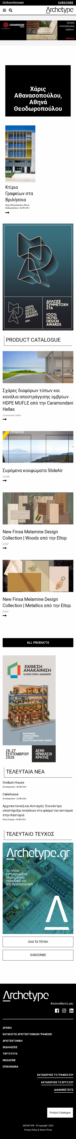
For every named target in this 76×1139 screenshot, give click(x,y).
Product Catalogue (60, 1112)
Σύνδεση (8, 2)
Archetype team (9, 787)
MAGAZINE (9, 1060)
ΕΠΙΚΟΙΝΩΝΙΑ (10, 1066)
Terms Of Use (45, 1130)
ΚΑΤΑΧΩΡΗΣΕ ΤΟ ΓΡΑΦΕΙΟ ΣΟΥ (55, 1074)
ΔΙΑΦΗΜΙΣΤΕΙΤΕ (63, 1089)
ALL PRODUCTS (38, 642)
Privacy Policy (31, 1130)
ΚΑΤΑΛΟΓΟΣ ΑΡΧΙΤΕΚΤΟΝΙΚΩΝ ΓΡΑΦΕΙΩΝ (27, 1034)
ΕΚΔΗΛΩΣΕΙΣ (10, 1047)
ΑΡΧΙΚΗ (7, 1027)
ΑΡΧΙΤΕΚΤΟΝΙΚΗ (12, 1040)
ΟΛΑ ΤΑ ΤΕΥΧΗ (38, 942)
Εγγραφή (19, 2)
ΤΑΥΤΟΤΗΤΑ (10, 1053)
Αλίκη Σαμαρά (8, 819)
